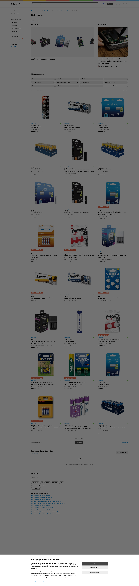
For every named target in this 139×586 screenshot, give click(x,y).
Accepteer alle (95, 564)
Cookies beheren (94, 572)
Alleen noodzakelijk (95, 567)
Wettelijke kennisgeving (37, 581)
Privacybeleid (49, 581)
